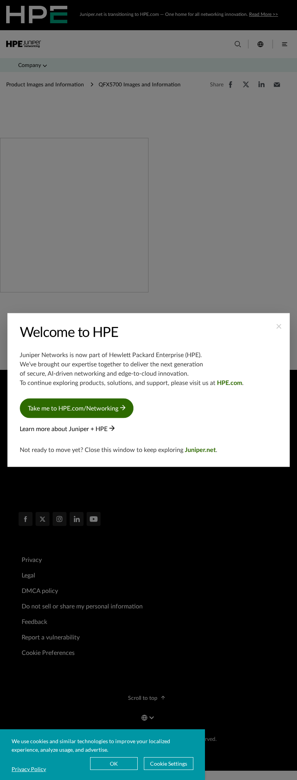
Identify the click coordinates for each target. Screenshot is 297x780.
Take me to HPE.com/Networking (74, 408)
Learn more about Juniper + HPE (64, 429)
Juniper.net (200, 450)
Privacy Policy (29, 769)
